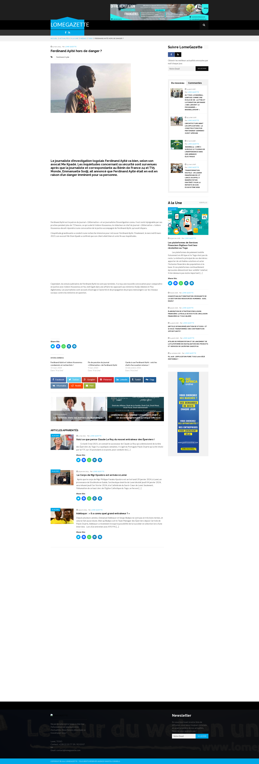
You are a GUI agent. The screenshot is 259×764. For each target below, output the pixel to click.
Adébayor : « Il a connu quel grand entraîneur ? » (103, 513)
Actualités (64, 38)
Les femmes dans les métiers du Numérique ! (78, 417)
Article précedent (60, 414)
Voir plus (203, 202)
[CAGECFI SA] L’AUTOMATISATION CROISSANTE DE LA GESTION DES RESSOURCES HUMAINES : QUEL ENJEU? (187, 298)
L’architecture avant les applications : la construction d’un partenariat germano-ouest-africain (195, 128)
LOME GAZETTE (70, 47)
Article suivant (155, 412)
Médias (83, 38)
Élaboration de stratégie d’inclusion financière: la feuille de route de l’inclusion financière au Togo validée (187, 313)
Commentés (195, 83)
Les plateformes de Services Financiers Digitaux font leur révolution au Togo (183, 245)
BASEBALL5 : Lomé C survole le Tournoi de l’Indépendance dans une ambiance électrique (195, 152)
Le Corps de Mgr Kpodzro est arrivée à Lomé (101, 475)
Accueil (54, 38)
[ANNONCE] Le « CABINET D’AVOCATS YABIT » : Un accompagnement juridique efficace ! (136, 416)
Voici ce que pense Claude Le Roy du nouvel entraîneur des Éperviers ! (115, 439)
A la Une (74, 38)
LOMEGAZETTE (70, 24)
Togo (90, 38)
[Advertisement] (107, 136)
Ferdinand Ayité (62, 57)
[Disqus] (107, 587)
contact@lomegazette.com (68, 750)
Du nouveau (177, 83)
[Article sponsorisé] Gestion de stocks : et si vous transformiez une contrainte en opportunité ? (187, 329)
